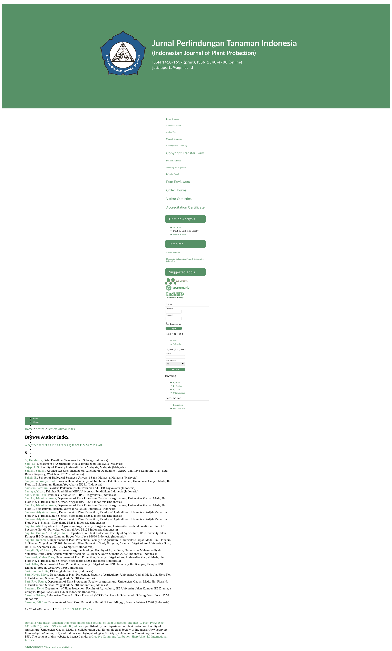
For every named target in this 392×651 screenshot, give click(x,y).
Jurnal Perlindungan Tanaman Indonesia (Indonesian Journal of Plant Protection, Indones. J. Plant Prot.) (91, 622)
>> (90, 609)
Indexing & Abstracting (44, 450)
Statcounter (34, 647)
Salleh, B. (31, 477)
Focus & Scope (172, 119)
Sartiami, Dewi (34, 588)
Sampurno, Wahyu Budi (40, 481)
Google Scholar (179, 234)
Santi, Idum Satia (36, 495)
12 (84, 609)
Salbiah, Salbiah (35, 470)
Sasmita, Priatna (35, 595)
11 (80, 609)
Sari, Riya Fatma (35, 581)
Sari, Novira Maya (36, 574)
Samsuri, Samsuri (36, 488)
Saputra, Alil (33, 526)
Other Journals (179, 393)
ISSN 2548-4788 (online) (65, 626)
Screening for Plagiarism (176, 167)
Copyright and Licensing (176, 146)
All (100, 445)
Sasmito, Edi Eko (36, 602)
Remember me (175, 324)
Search (36, 432)
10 (76, 609)
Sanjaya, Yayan (34, 491)
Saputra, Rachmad (36, 540)
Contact (36, 453)
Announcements (40, 443)
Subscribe (177, 344)
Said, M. (30, 463)
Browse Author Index (61, 428)
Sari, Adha (31, 564)
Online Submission (174, 139)
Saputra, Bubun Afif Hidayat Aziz (46, 533)
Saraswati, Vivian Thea (39, 557)
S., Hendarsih (33, 460)
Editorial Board (172, 174)
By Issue (176, 382)
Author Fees (171, 132)
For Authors (178, 405)
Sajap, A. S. (32, 467)
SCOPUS (177, 227)
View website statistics (58, 647)
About (36, 422)
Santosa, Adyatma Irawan (41, 512)
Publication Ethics (173, 161)
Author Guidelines (173, 125)
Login (35, 425)
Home (35, 418)
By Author (177, 386)
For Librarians (179, 408)
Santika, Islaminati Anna (40, 498)
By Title (176, 389)
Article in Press (40, 457)
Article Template (173, 252)
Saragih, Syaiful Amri (38, 550)
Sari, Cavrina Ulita (36, 571)
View (175, 341)
